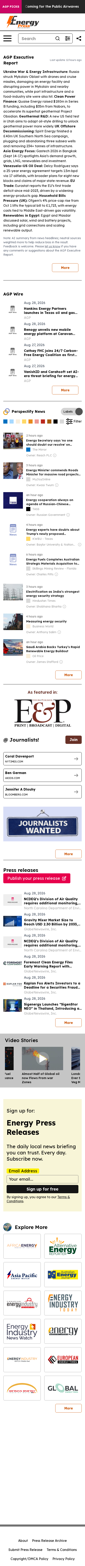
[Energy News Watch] (22, 1331)
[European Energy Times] (63, 1359)
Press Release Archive (49, 1541)
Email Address (23, 1170)
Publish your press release (33, 878)
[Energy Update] (63, 1331)
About (23, 1541)
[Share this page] (79, 38)
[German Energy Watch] (22, 1388)
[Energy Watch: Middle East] (22, 1359)
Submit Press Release (25, 1550)
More (65, 268)
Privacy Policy (63, 1559)
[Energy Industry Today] (63, 1303)
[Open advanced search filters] (67, 38)
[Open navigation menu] (7, 38)
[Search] (58, 38)
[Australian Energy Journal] (63, 1274)
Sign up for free (42, 1189)
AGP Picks (10, 6)
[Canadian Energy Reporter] (22, 1303)
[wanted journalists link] (42, 713)
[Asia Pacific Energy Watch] (22, 1274)
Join (74, 739)
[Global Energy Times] (63, 1388)
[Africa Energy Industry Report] (22, 1246)
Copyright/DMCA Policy (29, 1559)
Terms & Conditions (62, 1550)
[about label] (28, 450)
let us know (52, 246)
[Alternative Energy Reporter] (63, 1246)
